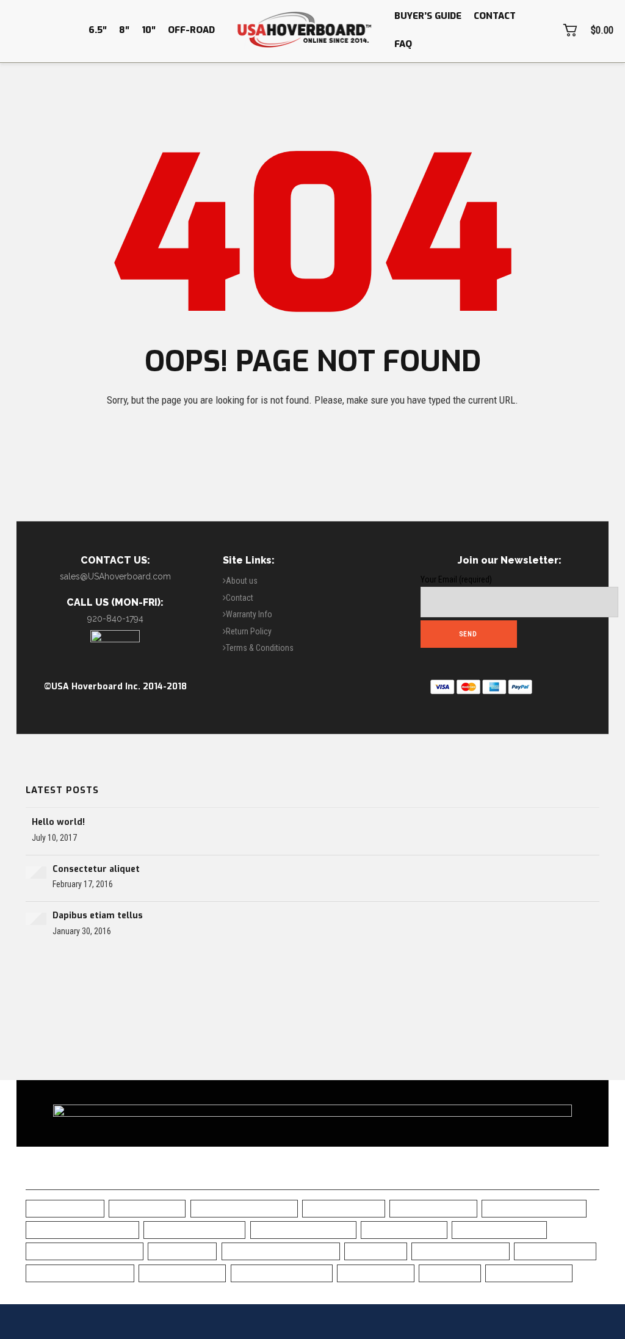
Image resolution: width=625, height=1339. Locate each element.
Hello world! (58, 822)
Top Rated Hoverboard (281, 1272)
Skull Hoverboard (182, 1272)
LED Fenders (376, 1250)
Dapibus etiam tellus (97, 915)
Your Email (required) (456, 579)
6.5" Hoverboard (65, 1208)
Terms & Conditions (260, 648)
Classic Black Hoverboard (84, 1250)
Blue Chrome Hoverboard (82, 1229)
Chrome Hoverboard (499, 1229)
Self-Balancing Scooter (80, 1272)
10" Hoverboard (147, 1208)
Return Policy (249, 631)
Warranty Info (249, 614)
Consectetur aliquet (96, 869)
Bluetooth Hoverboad (194, 1229)
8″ (124, 30)
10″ (149, 30)
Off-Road (191, 30)
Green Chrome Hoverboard (281, 1250)
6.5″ (98, 30)
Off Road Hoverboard (460, 1250)
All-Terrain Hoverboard (244, 1208)
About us (242, 581)
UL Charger (450, 1272)
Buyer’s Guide (427, 16)
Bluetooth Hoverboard (303, 1229)
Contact (495, 16)
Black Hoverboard (433, 1208)
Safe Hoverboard (555, 1250)
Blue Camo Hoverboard (534, 1208)
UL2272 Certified (375, 1272)
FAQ (403, 44)
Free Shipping (182, 1250)
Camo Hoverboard (404, 1229)
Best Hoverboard (343, 1208)
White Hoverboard (529, 1272)
